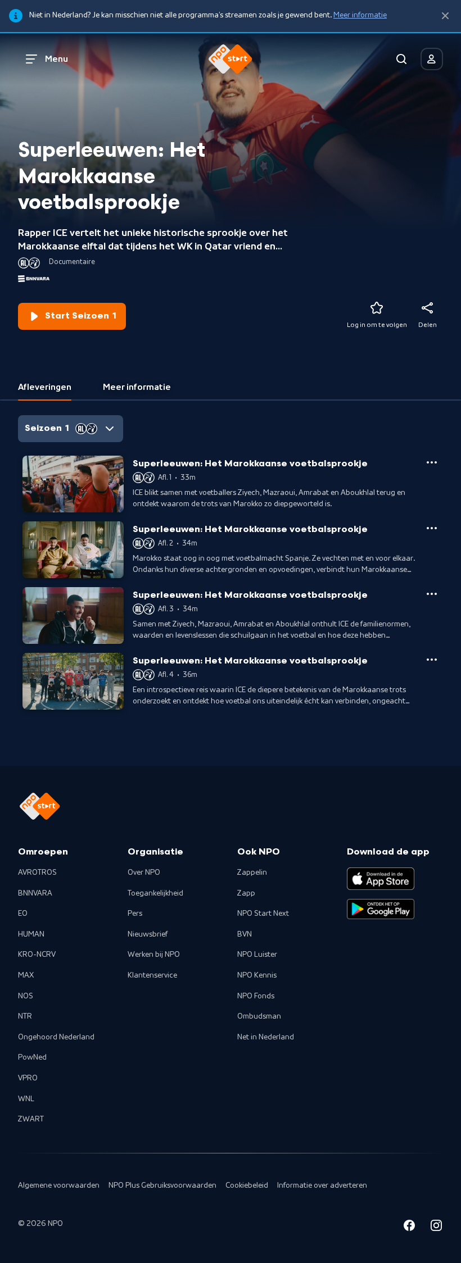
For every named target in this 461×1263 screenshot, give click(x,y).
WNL (26, 1099)
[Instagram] (436, 1227)
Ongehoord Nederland (56, 1037)
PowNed (32, 1057)
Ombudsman (259, 1016)
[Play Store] (380, 909)
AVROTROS (37, 872)
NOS (25, 996)
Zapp (246, 893)
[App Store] (380, 878)
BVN (244, 934)
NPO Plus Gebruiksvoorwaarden (162, 1185)
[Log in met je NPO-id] (432, 59)
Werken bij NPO (154, 954)
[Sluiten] (445, 16)
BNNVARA (35, 893)
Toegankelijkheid (155, 893)
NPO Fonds (255, 996)
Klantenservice (152, 975)
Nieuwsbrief (148, 934)
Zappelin (252, 872)
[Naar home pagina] (230, 59)
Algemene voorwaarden (59, 1185)
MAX (26, 975)
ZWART (31, 1119)
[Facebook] (409, 1227)
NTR (25, 1016)
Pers (135, 913)
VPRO (28, 1078)
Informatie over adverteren (322, 1185)
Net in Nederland (265, 1037)
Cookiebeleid (246, 1185)
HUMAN (31, 934)
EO (23, 913)
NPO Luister (257, 954)
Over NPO (144, 872)
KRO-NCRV (37, 954)
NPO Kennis (257, 975)
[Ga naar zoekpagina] (401, 59)
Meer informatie (360, 15)
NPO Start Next (263, 913)
